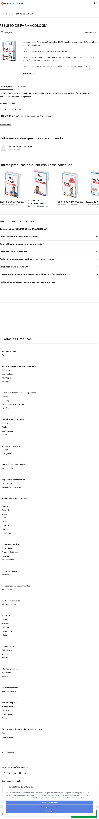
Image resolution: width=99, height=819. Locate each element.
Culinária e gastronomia (13, 419)
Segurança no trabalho (11, 487)
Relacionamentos (10, 687)
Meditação (6, 378)
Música (5, 657)
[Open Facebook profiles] (4, 773)
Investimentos (8, 560)
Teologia (6, 381)
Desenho (6, 654)
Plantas (5, 676)
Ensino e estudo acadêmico (14, 498)
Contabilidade (8, 548)
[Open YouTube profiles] (20, 773)
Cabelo (5, 619)
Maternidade (7, 468)
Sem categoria (9, 752)
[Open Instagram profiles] (25, 773)
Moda (4, 635)
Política (5, 529)
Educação (6, 510)
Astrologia (6, 370)
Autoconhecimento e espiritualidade (19, 366)
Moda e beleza (9, 615)
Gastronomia (7, 431)
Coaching (5, 400)
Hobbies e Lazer (9, 571)
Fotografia (6, 453)
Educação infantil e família (14, 464)
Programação (7, 737)
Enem (4, 514)
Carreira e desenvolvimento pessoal (19, 393)
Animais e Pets (9, 351)
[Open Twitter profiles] (9, 773)
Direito (5, 506)
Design (5, 449)
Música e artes (8, 646)
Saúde (4, 718)
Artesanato (7, 650)
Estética (5, 623)
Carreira (5, 396)
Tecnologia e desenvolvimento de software (22, 729)
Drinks (4, 427)
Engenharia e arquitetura (13, 479)
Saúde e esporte (10, 702)
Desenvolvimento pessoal (13, 404)
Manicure (5, 627)
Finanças (5, 556)
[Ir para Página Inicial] (13, 3)
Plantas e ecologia (11, 669)
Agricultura (6, 672)
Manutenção (7, 589)
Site (3, 740)
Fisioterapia (7, 714)
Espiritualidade (8, 374)
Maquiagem (7, 631)
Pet (3, 355)
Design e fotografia (11, 446)
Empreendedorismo (10, 552)
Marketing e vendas (11, 601)
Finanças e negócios (11, 544)
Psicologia (6, 533)
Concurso (6, 502)
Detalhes (21, 86)
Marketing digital (9, 604)
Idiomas (5, 518)
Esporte (5, 710)
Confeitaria (6, 423)
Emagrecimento (8, 706)
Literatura (6, 525)
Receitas (5, 435)
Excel (4, 733)
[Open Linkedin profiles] (15, 773)
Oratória (5, 408)
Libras (4, 521)
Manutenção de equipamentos (16, 586)
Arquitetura (7, 483)
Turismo (5, 574)
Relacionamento (9, 691)
